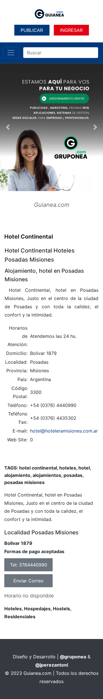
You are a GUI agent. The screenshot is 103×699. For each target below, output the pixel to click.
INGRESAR (71, 30)
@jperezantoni (51, 665)
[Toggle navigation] (11, 52)
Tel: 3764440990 (28, 565)
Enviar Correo (28, 581)
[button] (7, 127)
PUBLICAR (32, 30)
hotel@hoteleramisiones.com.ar (64, 431)
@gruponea (73, 656)
